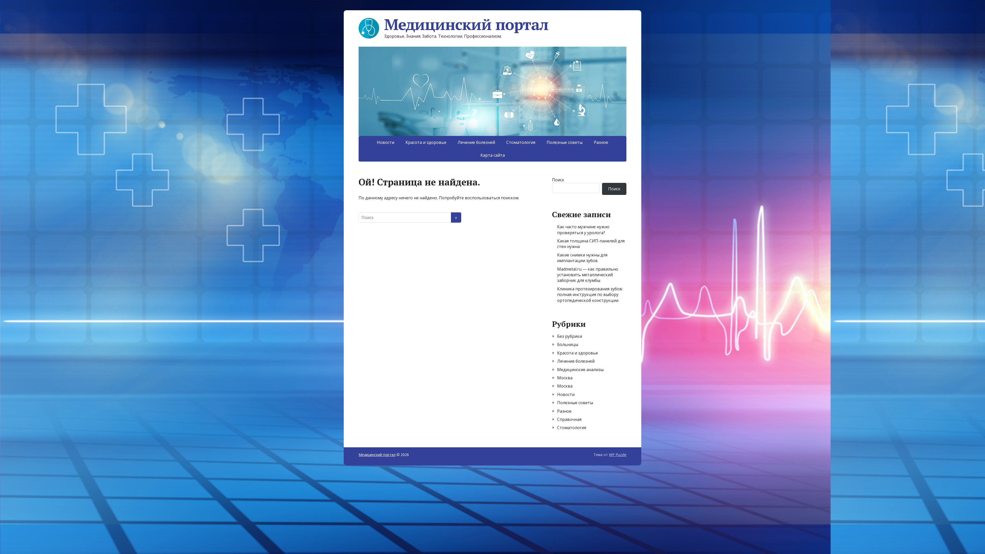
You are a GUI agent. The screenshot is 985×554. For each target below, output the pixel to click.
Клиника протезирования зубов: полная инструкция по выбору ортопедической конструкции (590, 294)
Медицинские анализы (580, 369)
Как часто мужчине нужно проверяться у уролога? (583, 229)
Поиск (558, 180)
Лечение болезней (476, 142)
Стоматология (520, 142)
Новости (385, 142)
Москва (565, 378)
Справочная (569, 419)
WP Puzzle (617, 454)
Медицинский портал (466, 24)
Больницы (567, 344)
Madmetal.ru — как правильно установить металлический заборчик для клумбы (587, 274)
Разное (601, 142)
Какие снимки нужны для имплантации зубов (582, 257)
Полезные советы (565, 142)
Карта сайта (492, 155)
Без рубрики (569, 336)
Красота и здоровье (426, 142)
